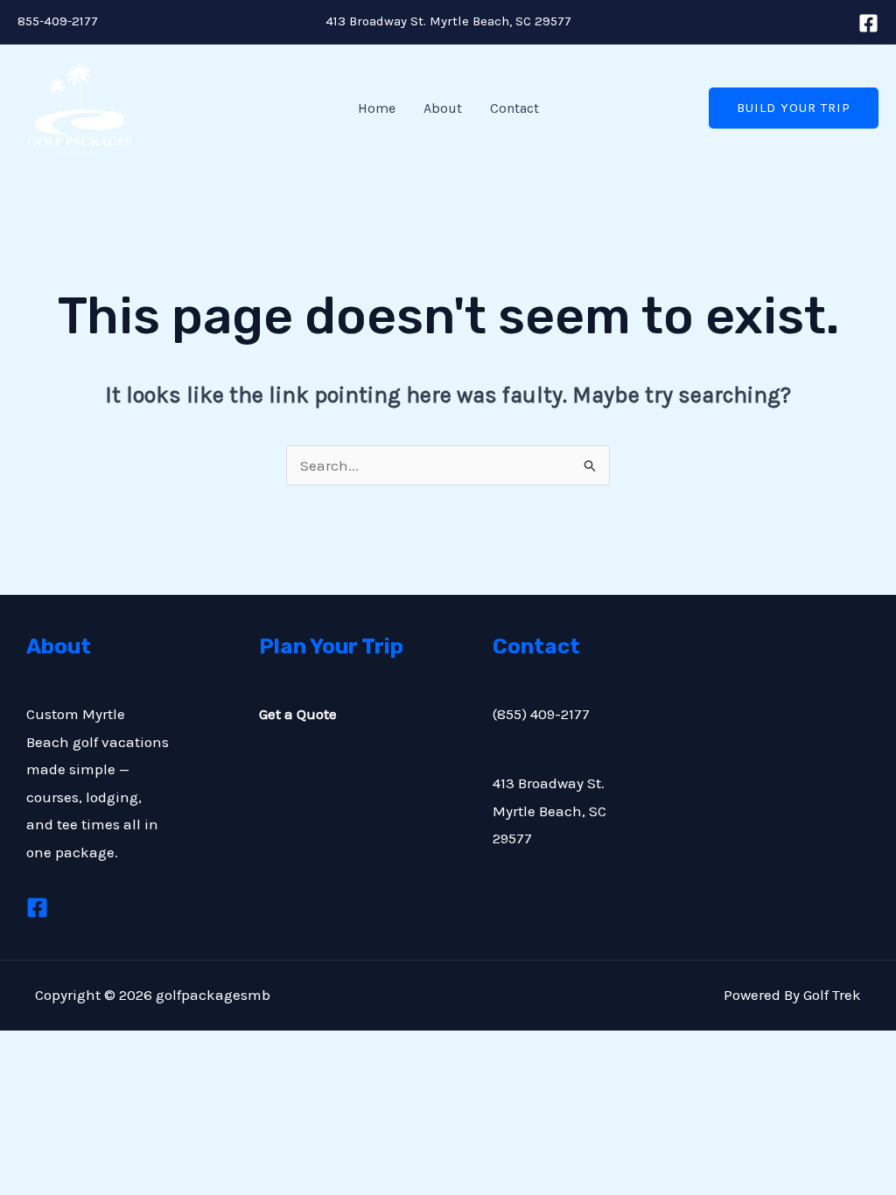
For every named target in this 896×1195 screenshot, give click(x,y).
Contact (514, 108)
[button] (793, 108)
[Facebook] (868, 23)
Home (377, 108)
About (443, 108)
